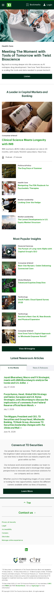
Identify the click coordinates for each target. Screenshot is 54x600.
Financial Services (25, 246)
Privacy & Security (9, 522)
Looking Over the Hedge (29, 202)
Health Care (7, 46)
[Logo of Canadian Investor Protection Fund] (35, 560)
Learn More (27, 491)
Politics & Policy (24, 165)
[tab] (13, 367)
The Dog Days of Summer (30, 168)
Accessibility (7, 529)
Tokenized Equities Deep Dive (31, 283)
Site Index (5, 536)
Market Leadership (25, 199)
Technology (23, 297)
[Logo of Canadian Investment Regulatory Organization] (20, 560)
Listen (27, 76)
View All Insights (27, 349)
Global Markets (24, 280)
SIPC (49, 583)
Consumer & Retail (9, 135)
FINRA (7, 585)
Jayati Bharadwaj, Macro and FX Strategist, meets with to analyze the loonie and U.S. (27, 380)
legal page (35, 585)
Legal (4, 526)
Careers (5, 533)
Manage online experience (12, 540)
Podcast (9, 157)
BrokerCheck (20, 585)
